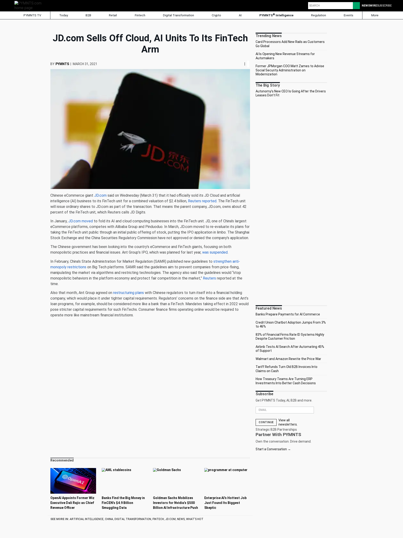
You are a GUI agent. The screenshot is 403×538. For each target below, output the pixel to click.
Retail (113, 15)
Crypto (216, 15)
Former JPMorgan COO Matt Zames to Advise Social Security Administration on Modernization (290, 70)
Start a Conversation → (273, 449)
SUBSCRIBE (384, 5)
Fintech (140, 15)
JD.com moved (80, 221)
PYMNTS (62, 64)
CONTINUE (266, 422)
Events (348, 15)
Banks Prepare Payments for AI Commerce (288, 314)
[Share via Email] (242, 64)
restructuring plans (128, 292)
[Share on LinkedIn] (240, 64)
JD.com (100, 195)
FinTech (158, 519)
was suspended (215, 252)
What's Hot (194, 519)
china (109, 519)
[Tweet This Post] (239, 64)
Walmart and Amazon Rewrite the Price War (288, 359)
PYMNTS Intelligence (276, 15)
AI (240, 15)
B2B (88, 15)
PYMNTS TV (32, 15)
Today (63, 15)
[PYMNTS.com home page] (29, 5)
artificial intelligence (87, 519)
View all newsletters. (288, 422)
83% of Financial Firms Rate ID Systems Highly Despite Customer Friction (290, 337)
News (181, 519)
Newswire (369, 5)
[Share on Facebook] (237, 64)
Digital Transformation (178, 15)
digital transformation (133, 519)
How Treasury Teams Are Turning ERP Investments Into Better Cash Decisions (286, 381)
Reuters (209, 278)
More (375, 15)
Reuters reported (202, 201)
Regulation (318, 15)
